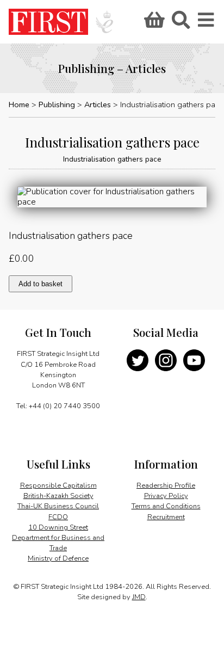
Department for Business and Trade (58, 543)
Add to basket (40, 284)
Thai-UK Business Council (58, 506)
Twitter (137, 360)
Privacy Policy (166, 496)
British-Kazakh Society (58, 496)
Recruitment (166, 517)
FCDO (58, 517)
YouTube (194, 360)
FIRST (48, 22)
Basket (152, 23)
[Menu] (206, 23)
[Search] (180, 23)
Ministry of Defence (58, 558)
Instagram (166, 360)
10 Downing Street (58, 527)
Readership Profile (165, 485)
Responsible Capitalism (58, 485)
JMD (139, 597)
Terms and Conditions (166, 506)
